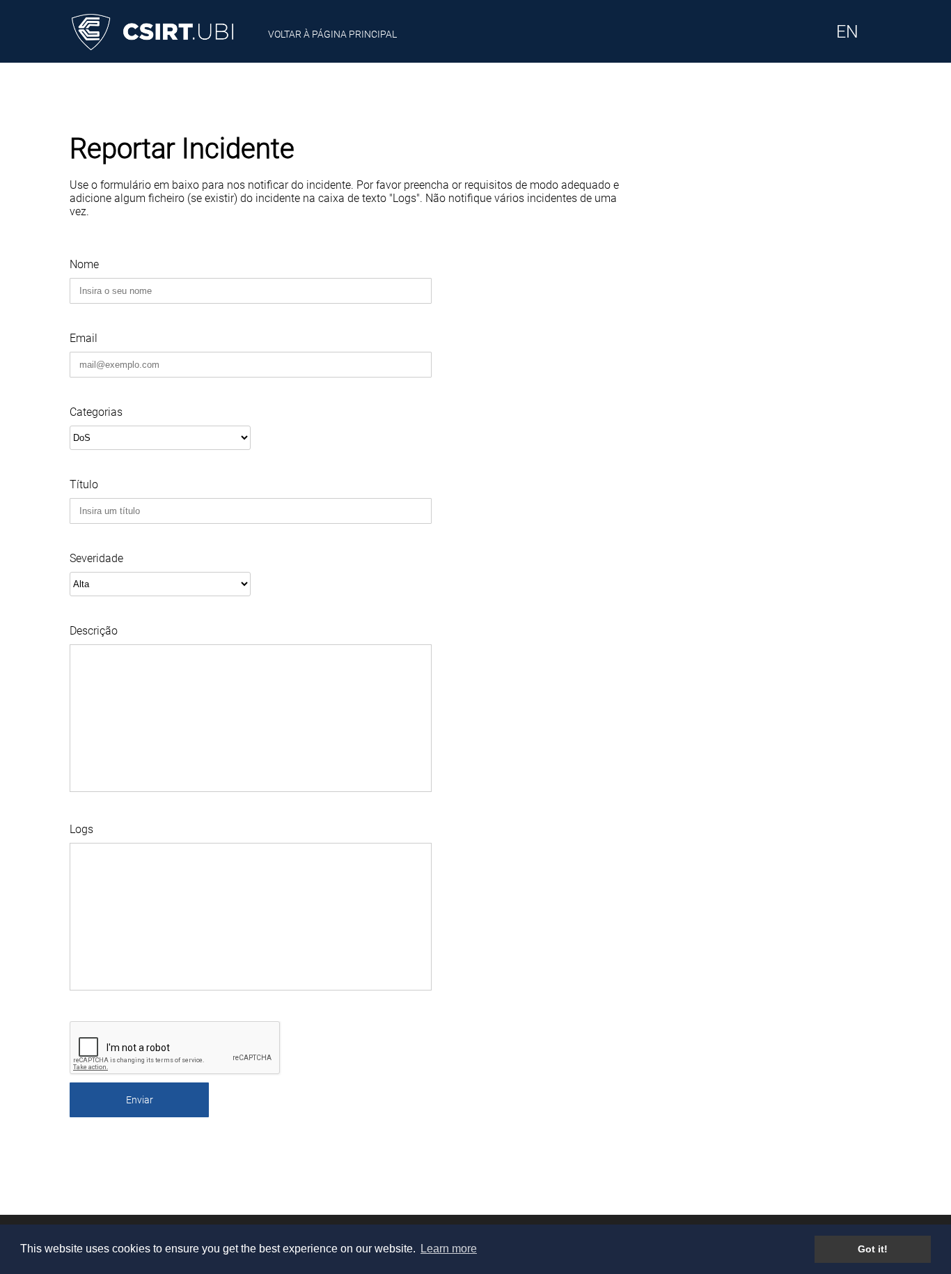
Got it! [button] (873, 1248)
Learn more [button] (449, 1248)
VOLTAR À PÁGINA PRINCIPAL (332, 34)
